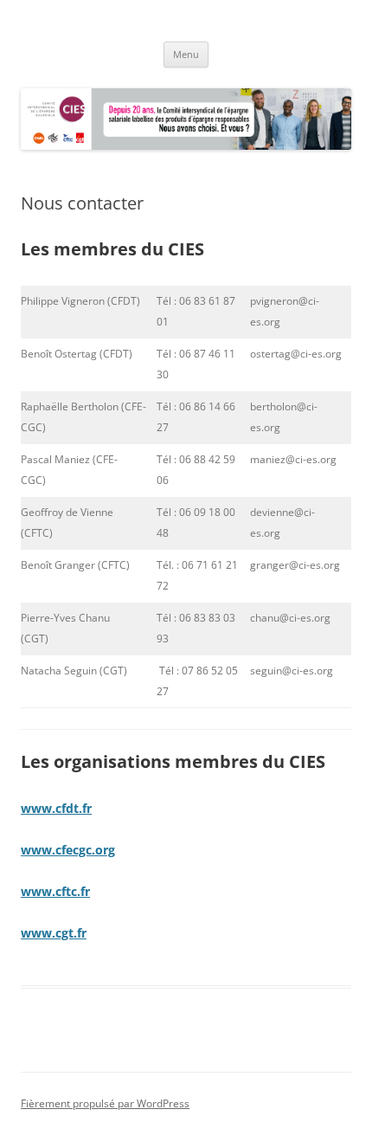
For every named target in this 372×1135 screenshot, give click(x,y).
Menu (186, 54)
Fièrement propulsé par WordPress (105, 1103)
